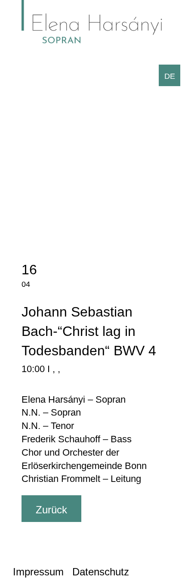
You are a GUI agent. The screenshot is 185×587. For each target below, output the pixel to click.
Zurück (51, 510)
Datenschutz (100, 572)
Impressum (38, 572)
